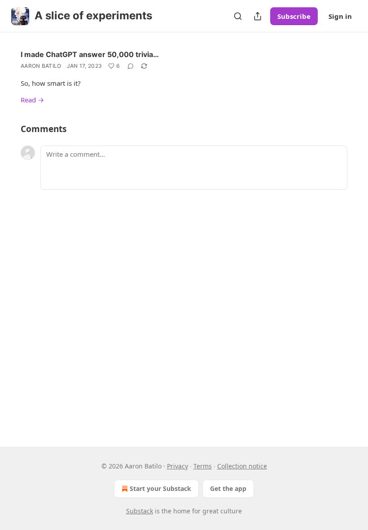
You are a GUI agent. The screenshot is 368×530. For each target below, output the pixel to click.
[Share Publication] (258, 16)
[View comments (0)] (130, 66)
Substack (139, 511)
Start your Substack (160, 488)
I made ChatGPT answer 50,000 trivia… (90, 54)
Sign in (340, 16)
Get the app (228, 488)
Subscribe (294, 16)
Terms (202, 466)
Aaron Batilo (41, 65)
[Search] (238, 16)
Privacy (177, 466)
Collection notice (242, 466)
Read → (32, 99)
